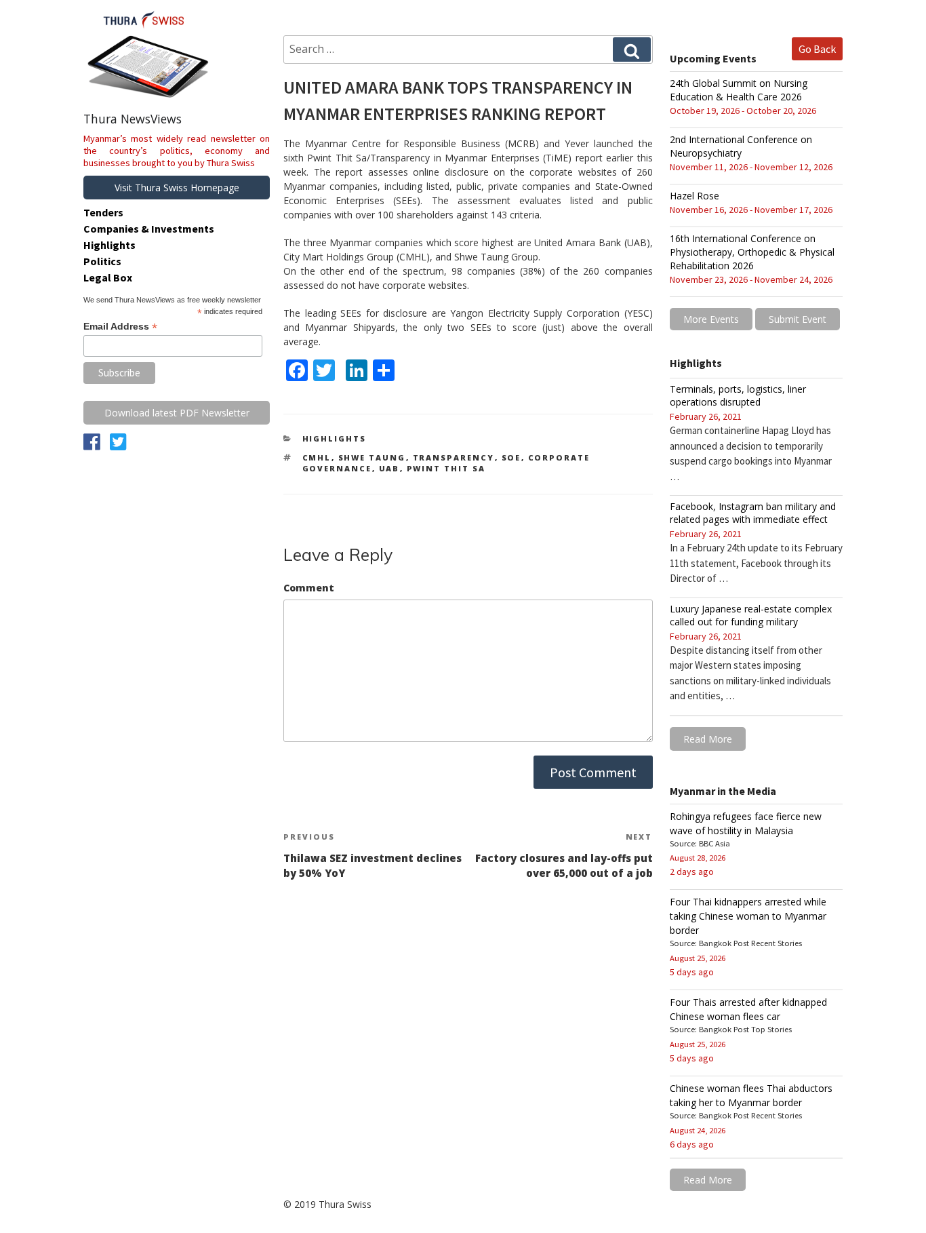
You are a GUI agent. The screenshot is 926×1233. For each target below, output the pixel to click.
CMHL (316, 457)
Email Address (120, 326)
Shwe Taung (372, 457)
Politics (102, 261)
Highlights (334, 438)
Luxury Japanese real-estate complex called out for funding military (751, 615)
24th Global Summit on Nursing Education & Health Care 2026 (738, 90)
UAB (389, 468)
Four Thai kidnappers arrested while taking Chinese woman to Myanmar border (748, 916)
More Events (711, 319)
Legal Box (107, 277)
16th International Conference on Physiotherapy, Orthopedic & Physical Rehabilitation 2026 (752, 252)
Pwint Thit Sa (446, 468)
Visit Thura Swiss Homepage (177, 187)
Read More (707, 738)
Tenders (103, 212)
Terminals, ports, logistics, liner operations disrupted (738, 395)
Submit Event (797, 319)
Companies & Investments (148, 228)
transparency (454, 457)
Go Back (817, 49)
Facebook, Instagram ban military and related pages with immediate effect (753, 513)
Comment (308, 587)
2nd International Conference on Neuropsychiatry (741, 146)
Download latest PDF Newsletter (176, 412)
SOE (511, 457)
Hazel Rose (694, 195)
